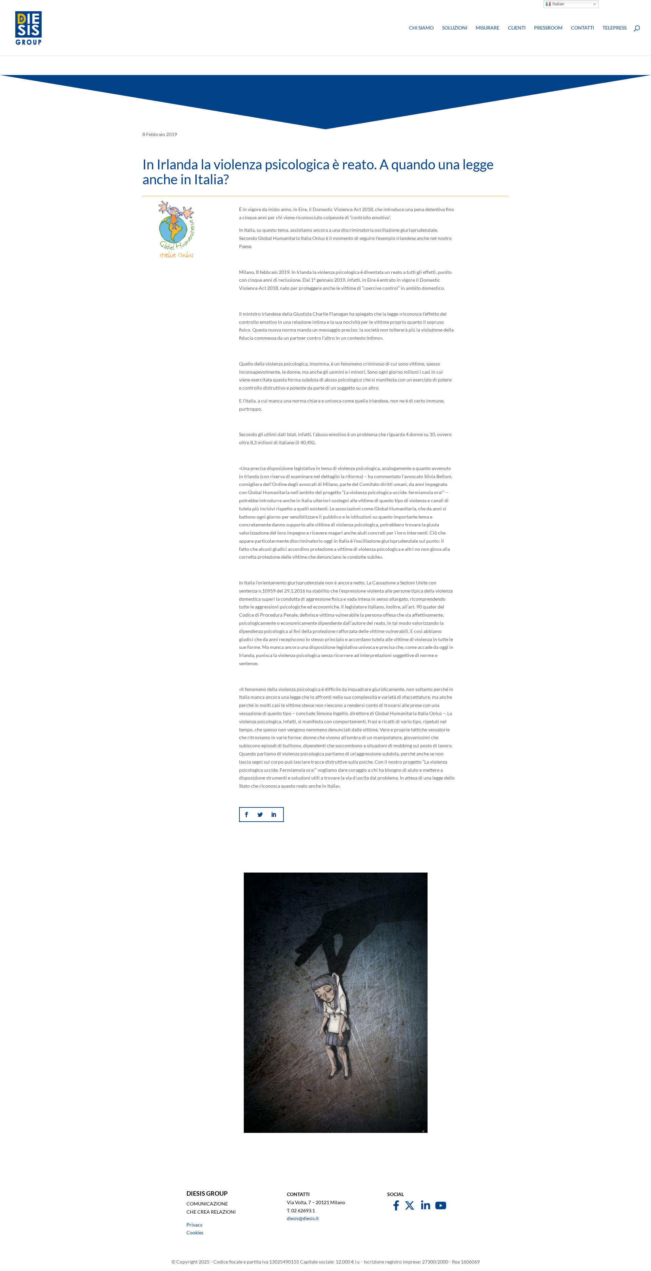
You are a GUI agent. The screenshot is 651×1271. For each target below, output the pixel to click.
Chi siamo (421, 28)
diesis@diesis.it (303, 1218)
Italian (557, 3)
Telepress (615, 28)
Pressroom (548, 28)
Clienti (517, 28)
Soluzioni (454, 28)
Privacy (194, 1225)
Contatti (582, 28)
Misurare (487, 28)
